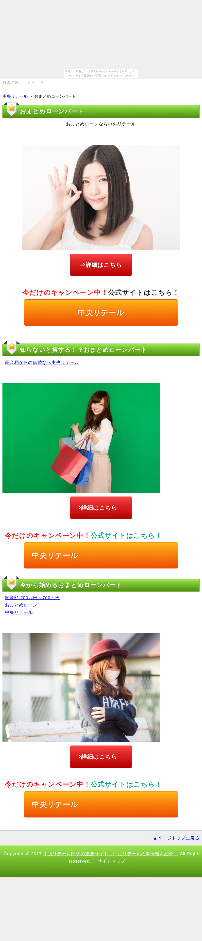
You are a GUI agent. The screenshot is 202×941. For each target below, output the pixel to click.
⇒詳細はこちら (101, 265)
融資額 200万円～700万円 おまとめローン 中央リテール (32, 605)
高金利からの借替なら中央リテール (42, 362)
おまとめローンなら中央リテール (101, 124)
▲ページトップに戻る (176, 838)
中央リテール (15, 96)
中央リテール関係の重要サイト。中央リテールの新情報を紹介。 (110, 853)
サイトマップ (111, 861)
